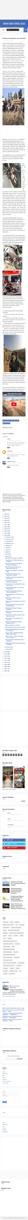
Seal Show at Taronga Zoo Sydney (14, 558)
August (7, 545)
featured (16, 935)
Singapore (19, 965)
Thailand (5, 971)
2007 (5, 668)
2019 (5, 529)
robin (9, 812)
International (6, 946)
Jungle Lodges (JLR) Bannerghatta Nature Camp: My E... (14, 633)
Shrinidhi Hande (11, 461)
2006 (5, 671)
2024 (5, 518)
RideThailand (21, 962)
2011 (5, 660)
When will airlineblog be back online (11, 1008)
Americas (17, 922)
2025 (5, 516)
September (8, 543)
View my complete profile (8, 996)
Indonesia (17, 943)
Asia (17, 924)
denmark (5, 933)
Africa (11, 922)
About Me (4, 1073)
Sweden (17, 968)
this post (6, 994)
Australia (22, 924)
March (7, 556)
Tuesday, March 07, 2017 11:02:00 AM (14, 452)
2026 (5, 514)
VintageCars (12, 973)
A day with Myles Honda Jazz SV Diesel (15, 627)
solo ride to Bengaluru (11, 71)
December (8, 537)
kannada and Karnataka (8, 949)
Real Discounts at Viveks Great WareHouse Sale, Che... (13, 567)
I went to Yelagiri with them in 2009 (15, 60)
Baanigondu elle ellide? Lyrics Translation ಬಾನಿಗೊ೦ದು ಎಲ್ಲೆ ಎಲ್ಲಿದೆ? (18, 883)
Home (3, 29)
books (4, 930)
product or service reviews (9, 962)
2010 (5, 662)
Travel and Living (14, 420)
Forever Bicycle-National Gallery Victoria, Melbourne (13, 591)
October (8, 541)
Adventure (5, 922)
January (8, 649)
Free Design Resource (20, 1218)
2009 (5, 664)
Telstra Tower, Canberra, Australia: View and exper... (14, 637)
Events (10, 935)
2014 (5, 654)
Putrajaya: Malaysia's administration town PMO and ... (14, 605)
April (7, 554)
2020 (5, 526)
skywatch (5, 968)
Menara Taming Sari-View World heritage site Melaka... (13, 564)
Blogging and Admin (16, 927)
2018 (5, 531)
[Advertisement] (9, 9)
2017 (5, 533)
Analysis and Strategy (8, 924)
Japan (13, 946)
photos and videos (7, 960)
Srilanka (12, 968)
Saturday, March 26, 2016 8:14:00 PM (14, 440)
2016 (5, 535)
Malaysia (16, 952)
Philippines (16, 957)
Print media (5, 1083)
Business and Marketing (13, 930)
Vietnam (5, 973)
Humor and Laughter (8, 943)
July (7, 547)
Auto (3, 1075)
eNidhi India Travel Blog (14, 23)
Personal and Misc (7, 957)
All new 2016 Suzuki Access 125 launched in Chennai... (13, 581)
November (8, 539)
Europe (5, 935)
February (8, 647)
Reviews (4, 1079)
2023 (5, 520)
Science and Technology (9, 965)
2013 (5, 656)
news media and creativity (9, 954)
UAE (20, 971)
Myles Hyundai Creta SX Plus (12, 625)
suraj (8, 439)
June (7, 549)
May (7, 552)
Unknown (9, 451)
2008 (5, 666)
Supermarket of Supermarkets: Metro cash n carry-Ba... (15, 615)
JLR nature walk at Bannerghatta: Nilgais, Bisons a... (13, 622)
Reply (8, 447)
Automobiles (6, 420)
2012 (5, 658)
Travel (4, 1077)
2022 (5, 522)
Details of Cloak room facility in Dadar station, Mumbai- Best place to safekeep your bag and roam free (13, 907)
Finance (21, 935)
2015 (5, 651)
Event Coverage (6, 1081)
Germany (10, 938)
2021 (5, 524)
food (4, 938)
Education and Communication (16, 933)
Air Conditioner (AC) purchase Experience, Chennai (13, 574)
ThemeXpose (11, 1218)
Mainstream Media (7, 952)
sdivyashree (11, 824)
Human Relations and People (10, 941)
